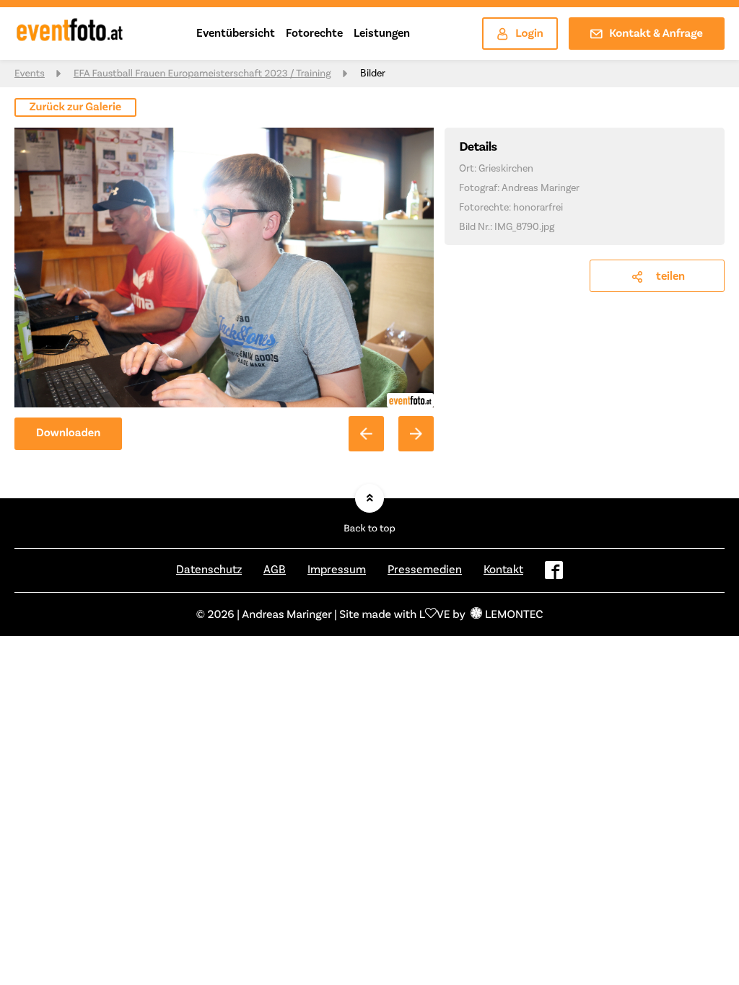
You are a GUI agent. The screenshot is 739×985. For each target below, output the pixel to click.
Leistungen (382, 33)
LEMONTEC (514, 614)
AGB (274, 569)
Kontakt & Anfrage (656, 33)
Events (29, 73)
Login (529, 33)
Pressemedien (425, 569)
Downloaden (68, 433)
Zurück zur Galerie (76, 107)
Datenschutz (209, 569)
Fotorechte (314, 33)
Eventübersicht (235, 33)
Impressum (336, 569)
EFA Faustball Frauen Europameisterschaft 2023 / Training (202, 73)
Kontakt (503, 569)
